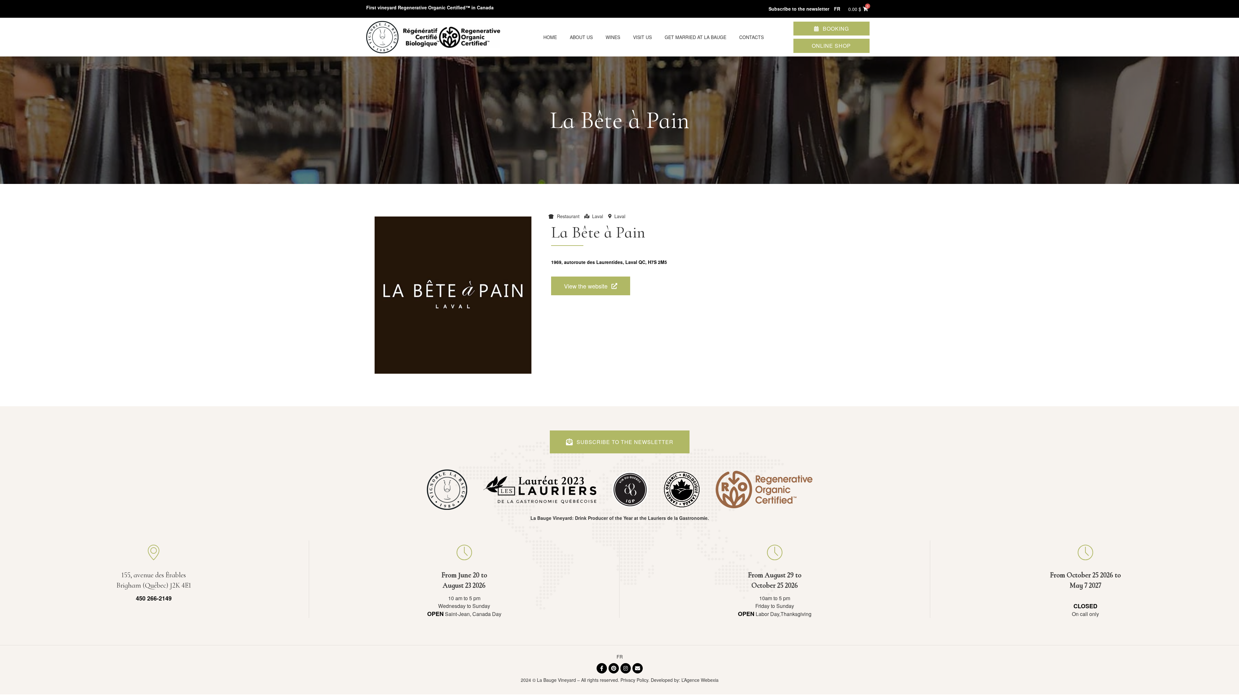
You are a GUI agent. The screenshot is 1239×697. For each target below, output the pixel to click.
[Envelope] (637, 668)
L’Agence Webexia (700, 680)
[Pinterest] (614, 668)
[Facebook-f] (602, 668)
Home (550, 37)
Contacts (751, 37)
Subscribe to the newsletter (799, 8)
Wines (613, 37)
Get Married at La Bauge (695, 37)
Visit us (642, 37)
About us (581, 37)
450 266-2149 (154, 598)
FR (620, 656)
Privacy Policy (634, 680)
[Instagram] (625, 668)
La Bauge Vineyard (556, 680)
